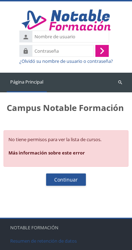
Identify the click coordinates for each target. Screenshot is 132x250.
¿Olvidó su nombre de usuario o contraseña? (66, 61)
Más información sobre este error (46, 153)
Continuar (66, 179)
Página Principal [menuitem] (26, 82)
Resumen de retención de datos (43, 241)
